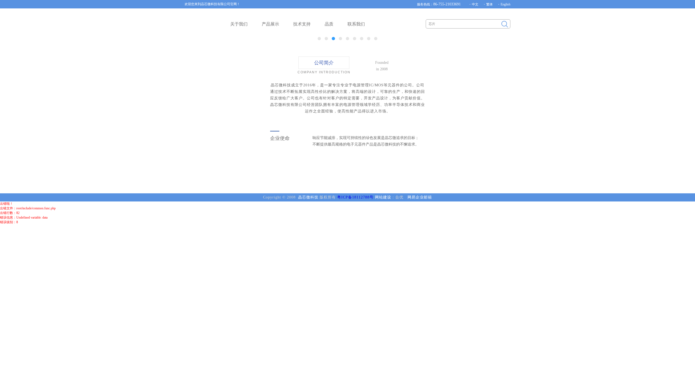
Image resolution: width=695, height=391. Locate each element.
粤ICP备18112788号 (355, 197)
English (505, 4)
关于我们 (239, 24)
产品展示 (270, 24)
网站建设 (383, 197)
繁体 (489, 4)
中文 (475, 4)
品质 (329, 24)
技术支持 (302, 24)
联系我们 (356, 24)
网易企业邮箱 (419, 197)
